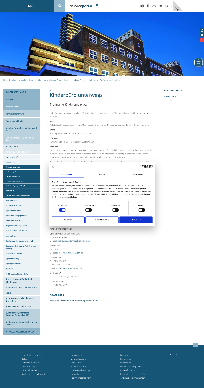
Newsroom (75, 355)
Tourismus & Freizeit (30, 362)
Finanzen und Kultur (15, 121)
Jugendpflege (11, 236)
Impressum (125, 359)
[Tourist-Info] (202, 40)
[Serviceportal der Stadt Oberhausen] (84, 6)
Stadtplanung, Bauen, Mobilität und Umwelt (21, 323)
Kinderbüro (93, 80)
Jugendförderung (12, 259)
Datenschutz (125, 362)
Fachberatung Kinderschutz (17, 274)
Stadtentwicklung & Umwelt (33, 374)
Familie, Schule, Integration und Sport (46, 80)
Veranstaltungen (77, 359)
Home (5, 80)
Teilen (174, 354)
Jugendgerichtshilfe (13, 264)
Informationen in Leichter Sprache (134, 374)
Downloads (169, 96)
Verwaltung (23, 80)
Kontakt (123, 355)
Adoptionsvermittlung (14, 221)
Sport (8, 293)
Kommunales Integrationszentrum (21, 287)
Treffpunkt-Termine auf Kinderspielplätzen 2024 (73, 300)
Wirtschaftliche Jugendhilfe (16, 215)
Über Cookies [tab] (137, 174)
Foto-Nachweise (77, 366)
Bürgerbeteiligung (16, 92)
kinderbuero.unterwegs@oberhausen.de (74, 240)
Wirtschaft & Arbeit (29, 370)
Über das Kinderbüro (13, 167)
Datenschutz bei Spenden (131, 366)
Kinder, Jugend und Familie (75, 80)
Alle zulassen (135, 220)
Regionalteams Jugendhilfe (16, 226)
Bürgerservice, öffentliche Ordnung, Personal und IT (17, 313)
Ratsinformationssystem (81, 378)
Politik (9, 99)
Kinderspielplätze (11, 172)
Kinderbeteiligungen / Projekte (16, 186)
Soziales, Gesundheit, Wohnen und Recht (21, 129)
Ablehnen (68, 220)
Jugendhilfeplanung (13, 210)
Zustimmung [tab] (66, 174)
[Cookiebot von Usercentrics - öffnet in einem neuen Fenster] (142, 166)
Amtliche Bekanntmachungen (132, 378)
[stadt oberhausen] (177, 6)
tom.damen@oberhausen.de (69, 268)
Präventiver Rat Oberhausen (18, 306)
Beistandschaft (12, 200)
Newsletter (75, 374)
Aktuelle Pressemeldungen (20, 331)
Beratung (9, 269)
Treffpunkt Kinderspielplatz (111, 80)
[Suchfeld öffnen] (59, 6)
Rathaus (14, 80)
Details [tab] (102, 174)
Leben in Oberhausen (31, 355)
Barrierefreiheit (126, 370)
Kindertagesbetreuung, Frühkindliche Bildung (21, 247)
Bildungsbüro (12, 146)
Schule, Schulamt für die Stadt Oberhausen (19, 280)
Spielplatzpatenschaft (13, 176)
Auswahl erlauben (102, 220)
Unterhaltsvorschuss (14, 205)
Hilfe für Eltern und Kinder (16, 231)
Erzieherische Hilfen (14, 253)
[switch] (88, 210)
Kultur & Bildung (28, 366)
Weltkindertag (10, 191)
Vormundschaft (12, 157)
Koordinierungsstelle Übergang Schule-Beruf (20, 299)
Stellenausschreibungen (81, 370)
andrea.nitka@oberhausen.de (69, 252)
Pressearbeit (76, 362)
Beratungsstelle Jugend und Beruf (19, 241)
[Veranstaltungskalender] (202, 30)
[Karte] (202, 35)
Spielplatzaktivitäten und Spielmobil (18, 195)
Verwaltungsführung (15, 114)
